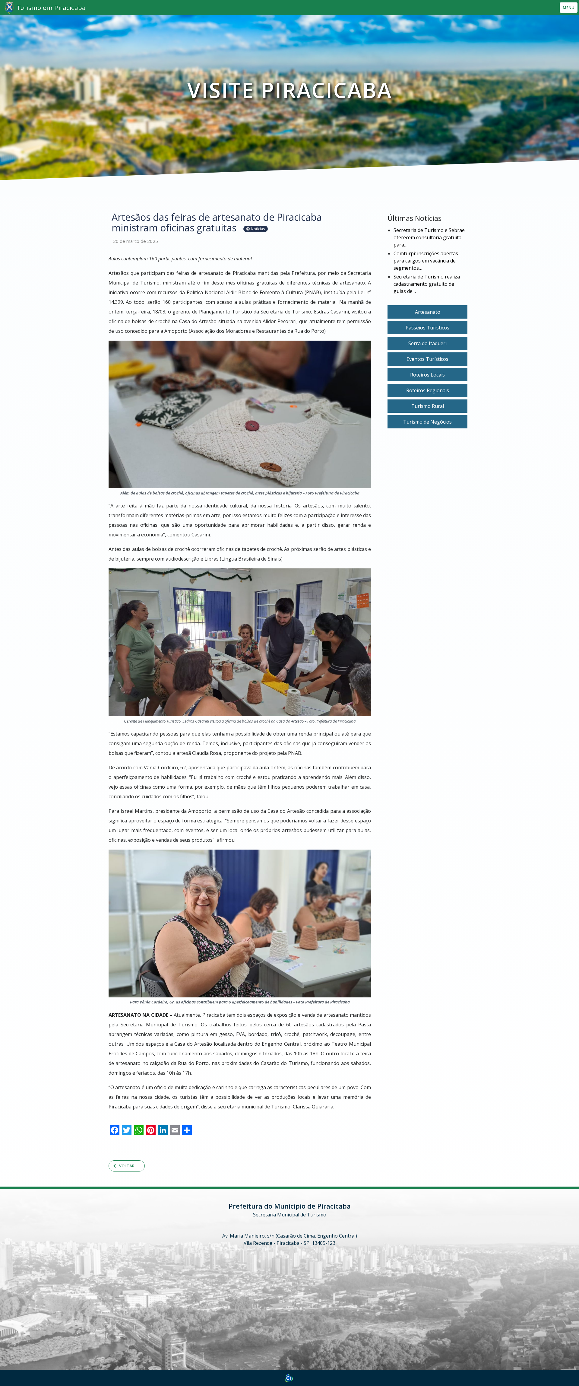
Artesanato (427, 312)
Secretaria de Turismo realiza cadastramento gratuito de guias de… (427, 283)
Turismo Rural (427, 406)
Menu (568, 7)
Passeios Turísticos (427, 327)
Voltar (126, 1165)
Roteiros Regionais (427, 390)
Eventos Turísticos (427, 359)
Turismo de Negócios (427, 421)
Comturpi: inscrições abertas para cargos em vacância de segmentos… (426, 260)
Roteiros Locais (427, 374)
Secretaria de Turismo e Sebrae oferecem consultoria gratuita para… (429, 237)
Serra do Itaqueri (427, 343)
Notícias (258, 228)
